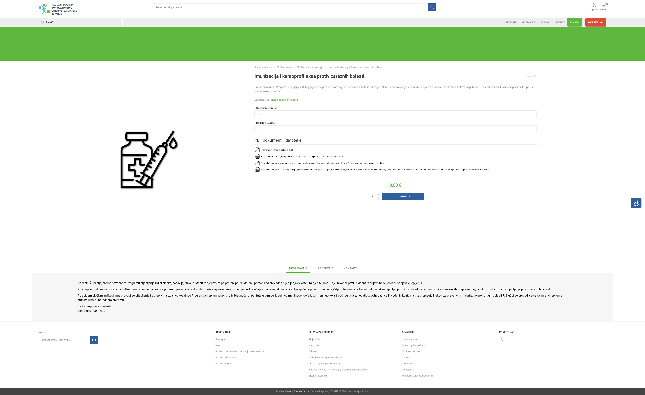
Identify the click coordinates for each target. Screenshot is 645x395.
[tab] (298, 268)
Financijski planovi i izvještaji (417, 375)
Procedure (407, 363)
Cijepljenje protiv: (266, 108)
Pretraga (220, 339)
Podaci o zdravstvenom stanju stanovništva (240, 351)
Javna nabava (409, 339)
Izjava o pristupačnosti (414, 345)
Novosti (220, 345)
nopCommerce (297, 391)
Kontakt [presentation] (350, 268)
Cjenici (405, 357)
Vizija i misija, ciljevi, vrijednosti (325, 357)
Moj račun (594, 9)
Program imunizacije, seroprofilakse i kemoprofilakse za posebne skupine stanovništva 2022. (304, 156)
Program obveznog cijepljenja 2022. (277, 150)
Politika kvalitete (224, 363)
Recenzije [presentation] (325, 268)
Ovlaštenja (407, 369)
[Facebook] (502, 338)
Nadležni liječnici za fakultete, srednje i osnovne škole (338, 369)
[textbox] (290, 7)
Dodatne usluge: (265, 122)
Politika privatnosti (226, 357)
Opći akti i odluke (411, 351)
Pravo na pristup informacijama (326, 363)
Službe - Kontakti (318, 375)
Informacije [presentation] (297, 268)
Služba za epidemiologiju (284, 99)
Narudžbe (314, 345)
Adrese (313, 351)
